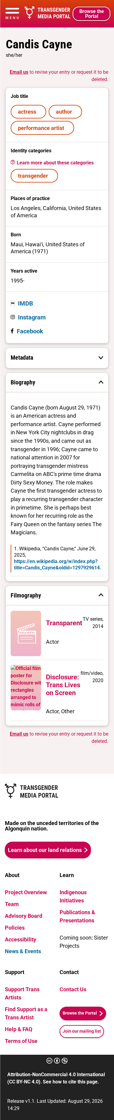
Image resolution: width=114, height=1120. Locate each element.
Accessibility (20, 939)
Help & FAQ (18, 1029)
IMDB (25, 303)
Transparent (64, 623)
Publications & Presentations (77, 916)
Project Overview (26, 892)
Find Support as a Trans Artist (26, 1013)
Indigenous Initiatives (73, 896)
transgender (34, 176)
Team (12, 904)
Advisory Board (23, 916)
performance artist (42, 128)
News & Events (23, 951)
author (65, 111)
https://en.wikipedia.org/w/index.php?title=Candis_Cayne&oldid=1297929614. (57, 564)
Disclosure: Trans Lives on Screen (63, 685)
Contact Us (73, 989)
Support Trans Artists (22, 993)
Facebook (30, 331)
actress (28, 111)
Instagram (32, 317)
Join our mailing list (82, 1031)
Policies (15, 927)
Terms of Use (21, 1041)
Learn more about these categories (55, 163)
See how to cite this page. (71, 1082)
